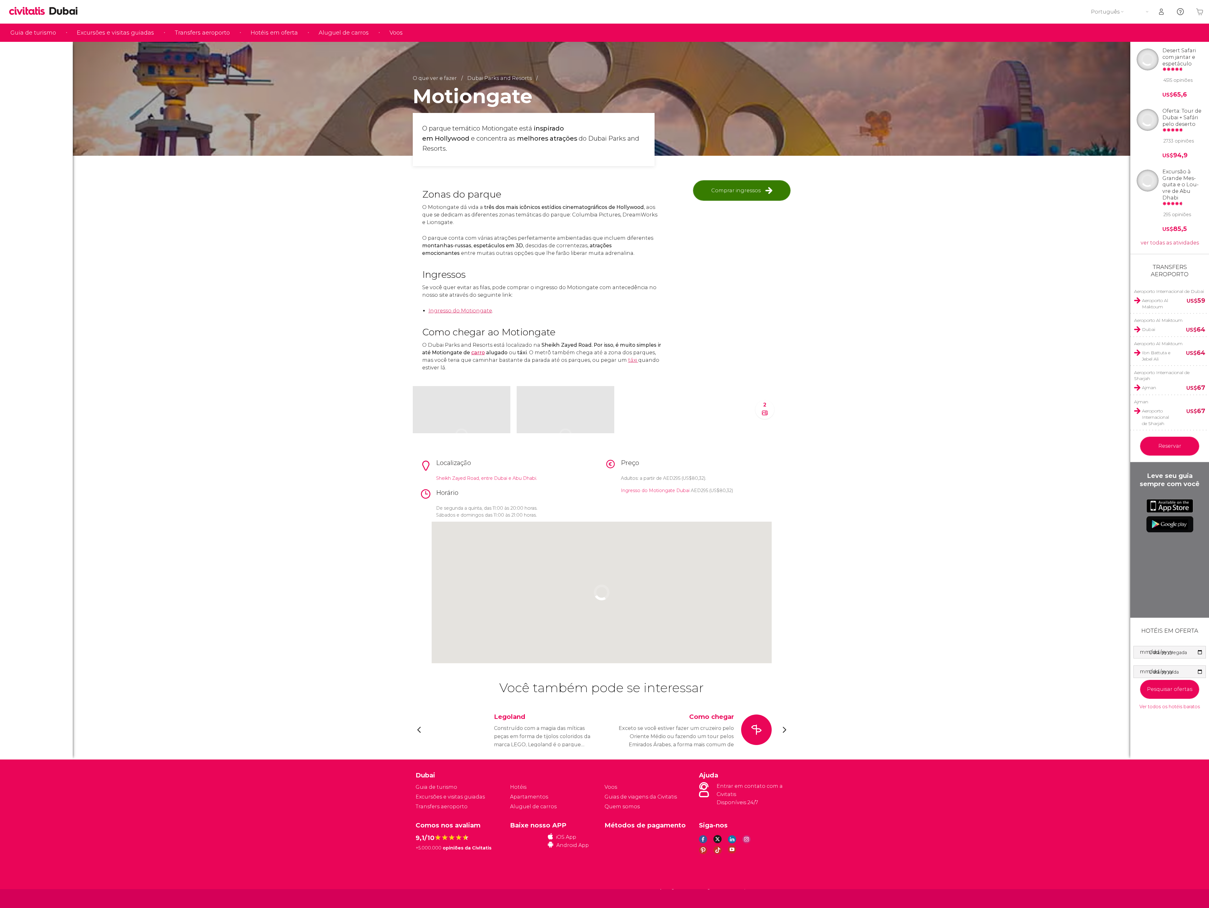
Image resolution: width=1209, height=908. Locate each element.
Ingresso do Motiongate (460, 311)
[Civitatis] (431, 898)
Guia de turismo (33, 32)
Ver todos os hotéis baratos (1169, 706)
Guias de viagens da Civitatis (640, 797)
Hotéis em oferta (274, 32)
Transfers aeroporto (202, 32)
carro (478, 353)
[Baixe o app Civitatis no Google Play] (1169, 524)
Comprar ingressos (736, 190)
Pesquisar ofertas (1169, 689)
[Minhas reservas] (1161, 12)
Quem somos (622, 807)
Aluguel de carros (344, 32)
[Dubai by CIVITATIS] (29, 11)
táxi (633, 360)
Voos (396, 32)
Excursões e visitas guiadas (115, 32)
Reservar (1169, 446)
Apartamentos (529, 797)
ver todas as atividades (1170, 243)
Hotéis (518, 787)
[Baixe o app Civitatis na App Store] (1169, 506)
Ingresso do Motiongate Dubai (655, 490)
